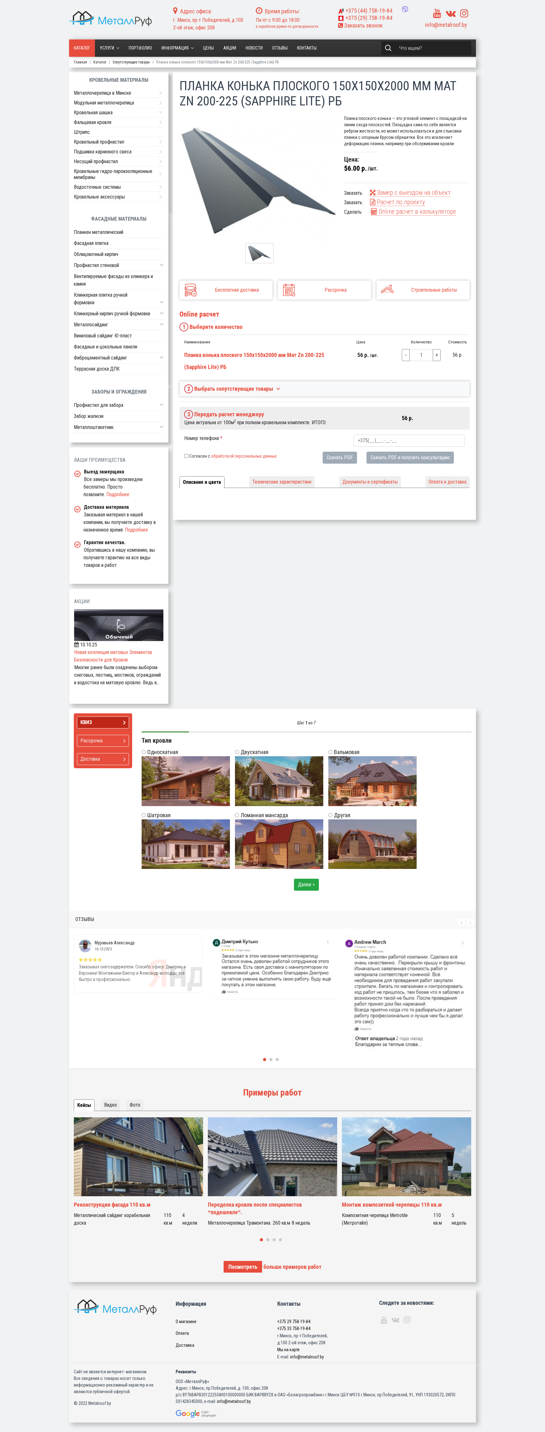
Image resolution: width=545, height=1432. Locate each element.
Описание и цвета (202, 482)
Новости (254, 48)
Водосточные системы (97, 187)
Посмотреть (242, 1266)
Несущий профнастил (96, 161)
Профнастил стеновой (96, 265)
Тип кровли (157, 740)
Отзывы (280, 48)
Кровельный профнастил (99, 142)
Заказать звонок (363, 25)
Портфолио (140, 48)
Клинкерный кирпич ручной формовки (112, 314)
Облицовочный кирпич (96, 254)
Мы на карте (288, 1349)
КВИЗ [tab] (86, 722)
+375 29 (293, 1321)
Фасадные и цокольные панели (105, 347)
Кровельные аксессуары (99, 197)
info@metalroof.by (446, 24)
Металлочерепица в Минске (102, 93)
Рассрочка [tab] (91, 741)
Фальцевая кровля (92, 122)
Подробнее (117, 494)
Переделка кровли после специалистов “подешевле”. (255, 1208)
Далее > (306, 885)
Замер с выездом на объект (413, 192)
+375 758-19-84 (368, 10)
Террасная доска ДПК (97, 369)
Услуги (107, 48)
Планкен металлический (98, 232)
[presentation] (461, 922)
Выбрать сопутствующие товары (230, 388)
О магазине (186, 1321)
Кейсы (84, 1105)
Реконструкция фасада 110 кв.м (112, 1204)
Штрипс (82, 132)
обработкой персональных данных (244, 456)
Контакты (307, 48)
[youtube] (437, 13)
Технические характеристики (281, 482)
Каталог (82, 48)
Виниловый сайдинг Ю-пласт (103, 336)
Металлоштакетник (94, 427)
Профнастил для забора (98, 405)
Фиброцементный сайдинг (100, 358)
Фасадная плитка (91, 243)
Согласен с (233, 456)
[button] (162, 265)
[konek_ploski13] (259, 179)
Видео (110, 1105)
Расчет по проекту (400, 202)
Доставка (185, 1345)
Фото (135, 1105)
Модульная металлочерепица (104, 103)
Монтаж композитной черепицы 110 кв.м (392, 1204)
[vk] (450, 13)
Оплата (182, 1333)
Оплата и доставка (447, 482)
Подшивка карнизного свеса (103, 152)
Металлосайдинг (91, 325)
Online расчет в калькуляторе (416, 211)
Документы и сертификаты (370, 482)
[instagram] (464, 13)
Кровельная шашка (93, 113)
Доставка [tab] (90, 759)
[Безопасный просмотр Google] (209, 1414)
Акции (229, 48)
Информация (175, 48)
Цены (208, 48)
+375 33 (293, 1328)
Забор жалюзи (88, 416)
